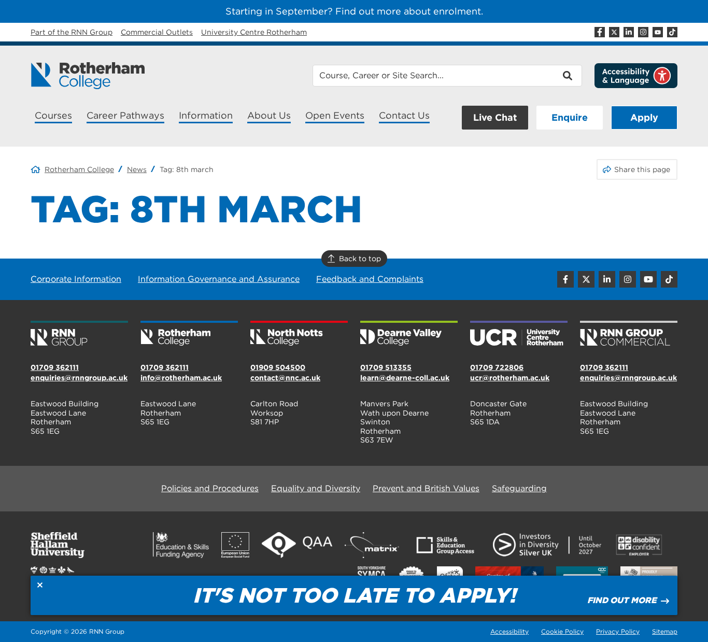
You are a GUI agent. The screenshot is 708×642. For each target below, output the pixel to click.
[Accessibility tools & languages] (635, 75)
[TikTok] (672, 32)
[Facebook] (599, 32)
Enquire (569, 117)
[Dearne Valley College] (409, 334)
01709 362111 (55, 367)
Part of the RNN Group (71, 32)
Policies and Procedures (210, 488)
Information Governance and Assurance (219, 279)
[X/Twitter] (614, 32)
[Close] (40, 585)
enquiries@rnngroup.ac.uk (79, 378)
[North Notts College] (299, 334)
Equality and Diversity (315, 488)
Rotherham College (79, 169)
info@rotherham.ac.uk (181, 378)
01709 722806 (496, 367)
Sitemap (664, 631)
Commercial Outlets (157, 32)
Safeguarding (519, 488)
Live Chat (495, 117)
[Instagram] (643, 32)
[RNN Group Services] (628, 334)
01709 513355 (386, 367)
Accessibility (509, 631)
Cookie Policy (562, 631)
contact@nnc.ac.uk (285, 378)
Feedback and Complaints (369, 279)
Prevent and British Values (426, 488)
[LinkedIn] (629, 32)
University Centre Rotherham (254, 32)
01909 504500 (277, 367)
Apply (644, 117)
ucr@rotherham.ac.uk (509, 378)
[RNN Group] (79, 334)
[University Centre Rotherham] (519, 334)
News (137, 169)
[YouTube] (658, 32)
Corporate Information (76, 279)
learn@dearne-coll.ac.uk (404, 378)
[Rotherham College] (88, 75)
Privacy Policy (618, 631)
